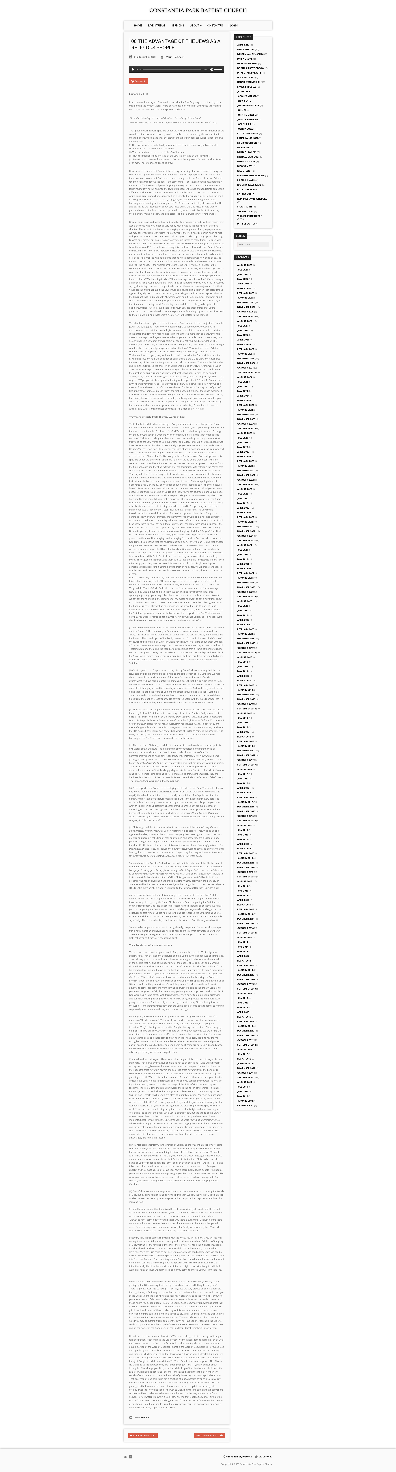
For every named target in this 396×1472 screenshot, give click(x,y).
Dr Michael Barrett (249, 72)
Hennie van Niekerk (248, 82)
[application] (176, 69)
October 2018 (245, 703)
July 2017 (242, 773)
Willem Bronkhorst (175, 56)
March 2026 (244, 288)
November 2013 (246, 979)
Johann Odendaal (248, 105)
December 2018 (245, 694)
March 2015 (244, 904)
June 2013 (242, 1002)
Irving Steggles (246, 86)
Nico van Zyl (245, 166)
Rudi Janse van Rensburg (252, 198)
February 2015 (245, 909)
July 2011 (242, 1086)
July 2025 (242, 325)
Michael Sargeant (248, 156)
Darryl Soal (244, 58)
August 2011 (244, 1082)
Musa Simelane (246, 161)
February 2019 (245, 685)
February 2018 (245, 741)
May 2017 (242, 783)
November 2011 (246, 1068)
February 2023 (245, 461)
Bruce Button (245, 49)
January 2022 (245, 521)
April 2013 (243, 1012)
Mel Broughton (247, 142)
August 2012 (244, 1049)
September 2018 (246, 708)
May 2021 (242, 559)
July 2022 (242, 493)
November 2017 (246, 755)
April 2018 (243, 731)
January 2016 (245, 858)
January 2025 (245, 353)
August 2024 (244, 377)
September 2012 (246, 1044)
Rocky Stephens (247, 189)
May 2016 (242, 839)
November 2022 (246, 475)
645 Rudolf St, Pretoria (239, 1456)
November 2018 (246, 699)
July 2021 (242, 549)
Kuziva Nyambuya (247, 133)
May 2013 (242, 1007)
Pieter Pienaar (246, 180)
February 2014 (245, 965)
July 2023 (242, 437)
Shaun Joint (244, 206)
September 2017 (246, 764)
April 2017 (243, 787)
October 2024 (245, 367)
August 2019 (244, 657)
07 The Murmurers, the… (144, 1435)
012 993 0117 (265, 1456)
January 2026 (245, 297)
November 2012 (246, 1035)
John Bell (243, 110)
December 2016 (245, 806)
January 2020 (245, 633)
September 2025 (246, 316)
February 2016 (245, 853)
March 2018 (244, 736)
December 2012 (245, 1030)
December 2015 (245, 862)
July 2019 (242, 661)
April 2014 (243, 956)
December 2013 (245, 974)
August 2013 (244, 993)
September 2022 (246, 484)
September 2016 (246, 820)
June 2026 (242, 274)
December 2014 (245, 918)
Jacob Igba (243, 91)
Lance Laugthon (247, 138)
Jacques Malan (246, 96)
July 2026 (242, 269)
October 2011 (245, 1072)
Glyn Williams (246, 77)
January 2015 (245, 914)
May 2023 (242, 447)
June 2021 (242, 554)
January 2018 (245, 745)
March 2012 (244, 1058)
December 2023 (245, 414)
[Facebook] (130, 1456)
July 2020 (242, 605)
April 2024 (243, 395)
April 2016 (243, 843)
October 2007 (245, 1105)
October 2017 (245, 759)
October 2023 (245, 423)
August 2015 (244, 881)
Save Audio (140, 81)
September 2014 (246, 932)
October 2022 (245, 479)
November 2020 (246, 587)
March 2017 (244, 792)
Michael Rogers (246, 152)
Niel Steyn (243, 170)
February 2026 (245, 293)
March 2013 (244, 1016)
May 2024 (242, 391)
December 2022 (245, 470)
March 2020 (244, 624)
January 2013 (245, 1026)
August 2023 (244, 433)
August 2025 (244, 321)
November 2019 (246, 643)
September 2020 (246, 596)
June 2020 (242, 610)
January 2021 (245, 577)
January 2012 (245, 1063)
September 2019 (246, 652)
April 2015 (243, 899)
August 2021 (244, 545)
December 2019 (245, 638)
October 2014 (245, 928)
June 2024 (242, 386)
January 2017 (245, 801)
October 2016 (245, 815)
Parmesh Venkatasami (251, 175)
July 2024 (242, 381)
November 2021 (246, 531)
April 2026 (243, 283)
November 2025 (246, 306)
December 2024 (245, 358)
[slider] (218, 69)
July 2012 (242, 1054)
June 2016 (242, 834)
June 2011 (242, 1091)
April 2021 (243, 563)
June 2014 (242, 946)
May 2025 (242, 335)
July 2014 (242, 941)
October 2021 (245, 535)
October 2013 (245, 984)
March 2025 (244, 344)
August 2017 (244, 769)
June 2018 (242, 722)
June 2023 (242, 442)
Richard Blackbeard (249, 184)
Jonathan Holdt (247, 119)
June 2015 (242, 890)
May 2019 (242, 671)
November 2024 (246, 363)
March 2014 (244, 960)
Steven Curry (245, 211)
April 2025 (243, 339)
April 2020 (243, 619)
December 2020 (245, 582)
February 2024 (245, 404)
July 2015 (242, 886)
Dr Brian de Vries (247, 63)
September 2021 (246, 540)
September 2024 (246, 372)
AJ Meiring (243, 44)
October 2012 (245, 1040)
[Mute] (211, 69)
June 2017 (242, 778)
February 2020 (245, 629)
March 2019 (244, 680)
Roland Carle (245, 194)
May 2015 (242, 895)
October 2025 (245, 311)
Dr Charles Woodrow (250, 68)
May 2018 (242, 727)
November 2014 (246, 923)
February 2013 (245, 1021)
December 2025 (245, 302)
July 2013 (242, 998)
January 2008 (245, 1100)
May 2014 (242, 951)
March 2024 (244, 400)
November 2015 (246, 867)
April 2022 (243, 507)
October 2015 (245, 871)
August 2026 (244, 265)
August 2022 (244, 489)
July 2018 (242, 717)
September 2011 (246, 1077)
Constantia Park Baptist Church (198, 10)
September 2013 (246, 988)
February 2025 (245, 349)
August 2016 (244, 825)
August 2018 (244, 713)
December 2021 (245, 526)
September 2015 (246, 876)
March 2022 (244, 512)
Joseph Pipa (244, 124)
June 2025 (242, 330)
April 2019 (243, 675)
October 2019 (245, 647)
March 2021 (244, 568)
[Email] (125, 1456)
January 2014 (245, 969)
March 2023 (244, 456)
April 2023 (243, 451)
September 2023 (246, 428)
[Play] (133, 69)
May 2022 (242, 503)
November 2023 (246, 419)
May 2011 (242, 1096)
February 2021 (245, 573)
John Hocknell (246, 114)
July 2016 (242, 830)
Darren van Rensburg (250, 54)
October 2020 (245, 591)
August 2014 (244, 937)
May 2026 (242, 278)
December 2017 (245, 750)
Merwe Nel (243, 147)
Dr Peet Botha (246, 223)
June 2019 (242, 666)
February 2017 (245, 797)
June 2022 (242, 498)
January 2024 (245, 409)
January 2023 (245, 465)
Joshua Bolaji (245, 128)
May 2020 (242, 615)
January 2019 (245, 689)
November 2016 (246, 811)
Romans (145, 1417)
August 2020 (244, 601)
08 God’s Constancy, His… (208, 1435)
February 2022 (245, 517)
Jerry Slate (244, 100)
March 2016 (244, 848)
